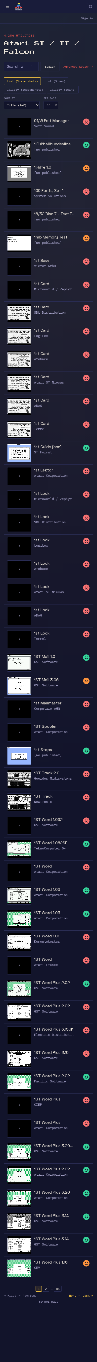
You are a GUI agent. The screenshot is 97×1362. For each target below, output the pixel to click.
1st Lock (41, 493)
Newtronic (43, 802)
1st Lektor (43, 470)
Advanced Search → (78, 66)
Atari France (46, 965)
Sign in (87, 18)
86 (57, 1289)
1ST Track (43, 796)
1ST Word (43, 866)
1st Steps (43, 749)
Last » (88, 1295)
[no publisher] (48, 149)
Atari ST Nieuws (49, 382)
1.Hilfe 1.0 (42, 167)
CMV (37, 1268)
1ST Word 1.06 (47, 889)
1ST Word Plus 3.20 (52, 1192)
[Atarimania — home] (18, 7)
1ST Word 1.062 (48, 819)
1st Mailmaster (47, 703)
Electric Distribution (55, 1035)
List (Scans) (55, 81)
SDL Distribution (50, 312)
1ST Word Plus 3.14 (51, 1215)
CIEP (38, 1104)
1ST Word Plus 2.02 (52, 982)
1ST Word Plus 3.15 (51, 1052)
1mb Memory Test (50, 237)
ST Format (43, 452)
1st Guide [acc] (47, 446)
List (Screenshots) (22, 81)
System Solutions (50, 196)
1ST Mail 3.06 (46, 679)
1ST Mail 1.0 (44, 656)
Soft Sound (44, 126)
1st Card (41, 283)
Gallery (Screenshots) (25, 89)
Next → (74, 1295)
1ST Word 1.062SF (50, 842)
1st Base (41, 260)
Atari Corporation (51, 475)
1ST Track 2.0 (46, 773)
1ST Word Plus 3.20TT (54, 1145)
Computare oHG (47, 708)
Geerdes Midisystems (53, 778)
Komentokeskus (47, 941)
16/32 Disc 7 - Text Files (54, 213)
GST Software (46, 662)
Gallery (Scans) (63, 89)
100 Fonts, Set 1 (48, 190)
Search (50, 66)
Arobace (41, 359)
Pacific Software (50, 1081)
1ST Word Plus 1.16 (51, 1262)
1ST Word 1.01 (46, 936)
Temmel (40, 429)
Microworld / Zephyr (53, 289)
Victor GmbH (45, 266)
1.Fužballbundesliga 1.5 (54, 144)
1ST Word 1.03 (47, 912)
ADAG (38, 406)
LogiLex (41, 336)
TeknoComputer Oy (50, 848)
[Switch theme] (90, 6)
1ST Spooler (45, 726)
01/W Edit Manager (51, 120)
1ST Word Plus (47, 1099)
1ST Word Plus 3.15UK (53, 1029)
